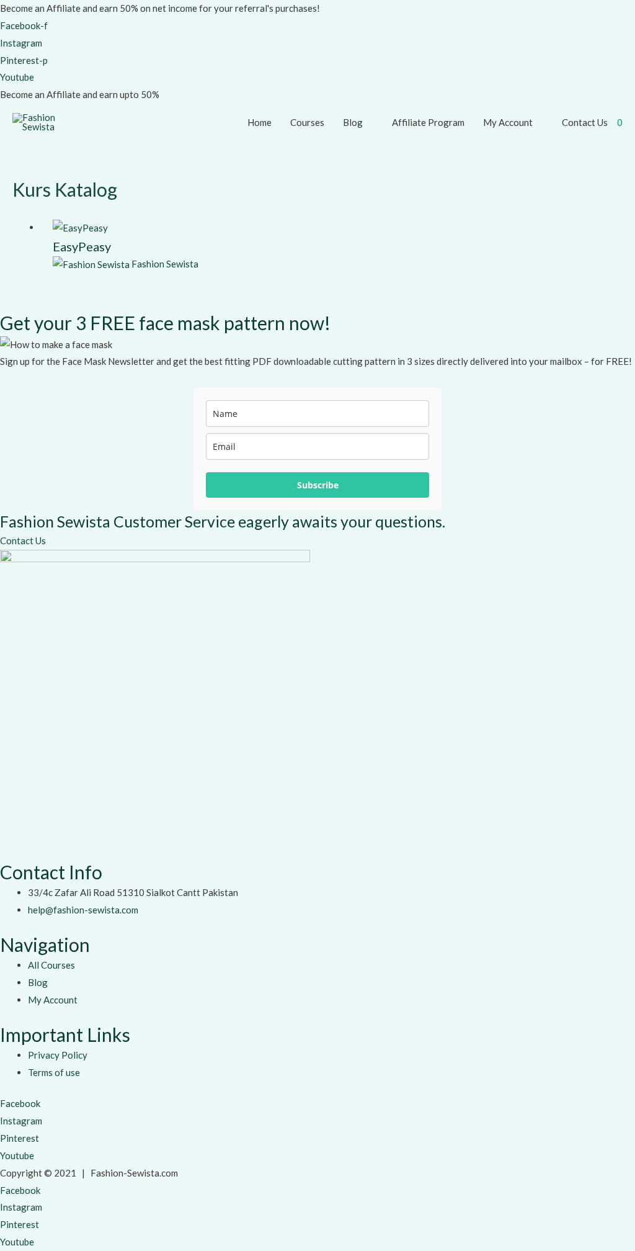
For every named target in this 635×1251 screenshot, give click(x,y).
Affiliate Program (428, 122)
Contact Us (585, 122)
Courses (307, 122)
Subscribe (318, 485)
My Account (508, 122)
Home (259, 122)
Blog (353, 122)
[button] (23, 540)
